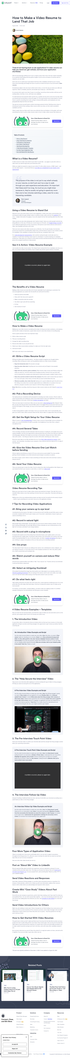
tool (47, 403)
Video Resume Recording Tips (22, 146)
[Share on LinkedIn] (6, 530)
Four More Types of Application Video (24, 150)
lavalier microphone (38, 400)
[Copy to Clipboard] (6, 533)
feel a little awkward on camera (49, 439)
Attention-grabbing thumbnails (20, 573)
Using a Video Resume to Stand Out (24, 140)
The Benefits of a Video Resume (23, 142)
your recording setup (26, 420)
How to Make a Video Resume (22, 144)
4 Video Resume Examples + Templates (24, 148)
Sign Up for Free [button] (65, 3)
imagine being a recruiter (55, 223)
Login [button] (48, 3)
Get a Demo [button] (55, 3)
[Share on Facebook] (6, 524)
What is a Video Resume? (21, 138)
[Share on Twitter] (6, 527)
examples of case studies (48, 898)
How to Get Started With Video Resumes (25, 152)
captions (56, 215)
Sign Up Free (56, 121)
